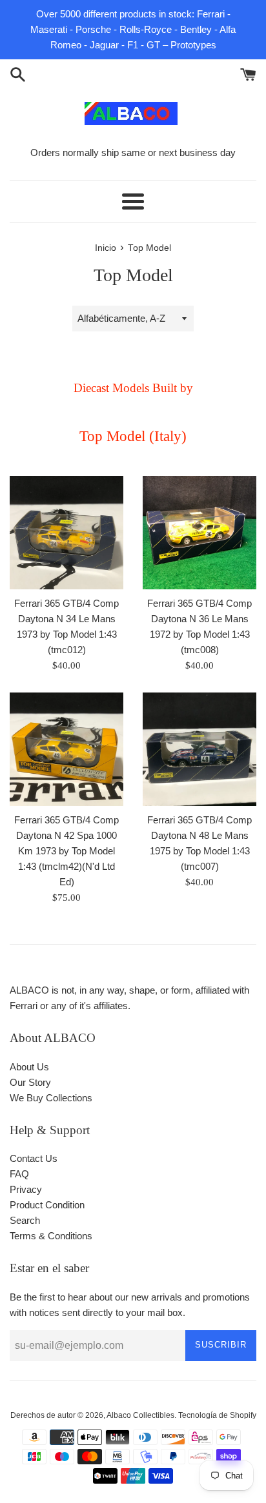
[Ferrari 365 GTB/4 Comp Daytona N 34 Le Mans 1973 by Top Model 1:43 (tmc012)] (66, 532)
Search (25, 1220)
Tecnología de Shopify (217, 1415)
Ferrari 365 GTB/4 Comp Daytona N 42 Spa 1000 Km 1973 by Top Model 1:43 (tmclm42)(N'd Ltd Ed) (66, 850)
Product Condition (47, 1204)
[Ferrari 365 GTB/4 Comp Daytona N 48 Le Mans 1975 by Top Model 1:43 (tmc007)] (199, 749)
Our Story (30, 1082)
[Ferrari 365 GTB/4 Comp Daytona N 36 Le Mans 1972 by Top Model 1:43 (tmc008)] (199, 532)
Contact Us (33, 1158)
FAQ (19, 1173)
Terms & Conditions (51, 1235)
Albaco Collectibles (140, 1415)
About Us (29, 1066)
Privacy (26, 1189)
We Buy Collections (51, 1097)
